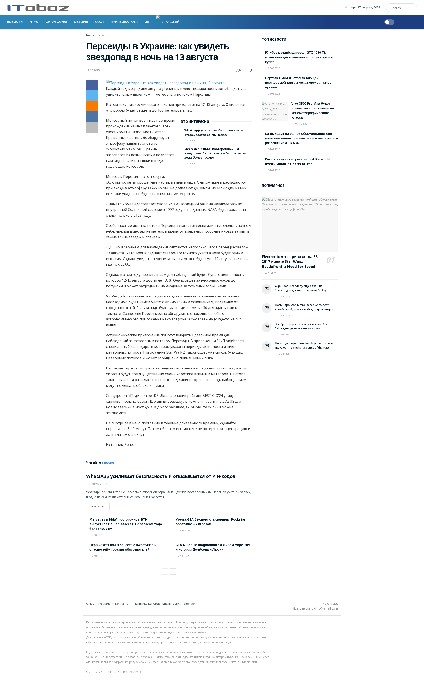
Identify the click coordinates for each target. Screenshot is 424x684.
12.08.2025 (93, 70)
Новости (15, 22)
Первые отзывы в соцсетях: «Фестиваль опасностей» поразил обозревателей (122, 548)
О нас (90, 604)
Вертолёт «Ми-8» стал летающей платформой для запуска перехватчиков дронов (298, 83)
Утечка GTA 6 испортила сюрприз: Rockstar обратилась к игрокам (211, 522)
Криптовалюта (124, 22)
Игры (34, 22)
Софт (99, 22)
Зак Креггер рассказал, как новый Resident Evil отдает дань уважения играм (304, 326)
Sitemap (189, 604)
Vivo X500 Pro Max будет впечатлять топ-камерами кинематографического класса (313, 111)
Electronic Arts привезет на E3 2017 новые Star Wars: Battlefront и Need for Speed (290, 262)
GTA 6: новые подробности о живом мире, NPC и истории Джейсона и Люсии (213, 548)
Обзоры (81, 22)
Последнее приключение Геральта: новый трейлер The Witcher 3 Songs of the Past (304, 345)
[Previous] (165, 571)
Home (90, 35)
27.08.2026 (192, 140)
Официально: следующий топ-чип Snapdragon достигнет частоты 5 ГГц (300, 288)
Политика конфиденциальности (156, 604)
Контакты (122, 604)
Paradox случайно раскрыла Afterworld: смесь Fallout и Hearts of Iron (298, 162)
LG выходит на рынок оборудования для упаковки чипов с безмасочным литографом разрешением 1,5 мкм (301, 138)
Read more (97, 506)
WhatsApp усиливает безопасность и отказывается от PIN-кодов (213, 133)
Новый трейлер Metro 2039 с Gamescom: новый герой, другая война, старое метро (304, 307)
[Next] (173, 571)
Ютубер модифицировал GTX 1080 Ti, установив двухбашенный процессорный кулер (299, 57)
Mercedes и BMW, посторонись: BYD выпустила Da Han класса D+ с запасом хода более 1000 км (215, 153)
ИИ (147, 22)
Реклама (104, 604)
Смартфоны (56, 22)
